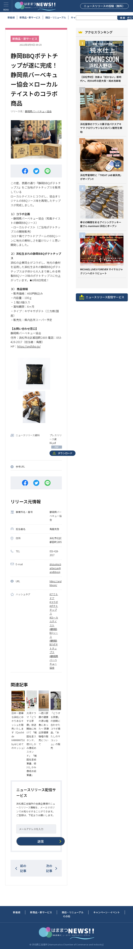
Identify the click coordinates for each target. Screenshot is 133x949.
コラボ (54, 602)
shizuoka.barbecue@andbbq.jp (55, 568)
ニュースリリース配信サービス (105, 297)
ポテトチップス (54, 609)
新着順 (11, 17)
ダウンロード (65, 453)
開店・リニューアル (55, 17)
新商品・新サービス (30, 17)
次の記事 (49, 868)
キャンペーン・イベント (106, 912)
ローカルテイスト (54, 621)
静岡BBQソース (54, 633)
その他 (66, 916)
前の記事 (23, 868)
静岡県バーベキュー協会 (38, 111)
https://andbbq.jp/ (29, 346)
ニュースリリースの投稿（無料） (104, 6)
